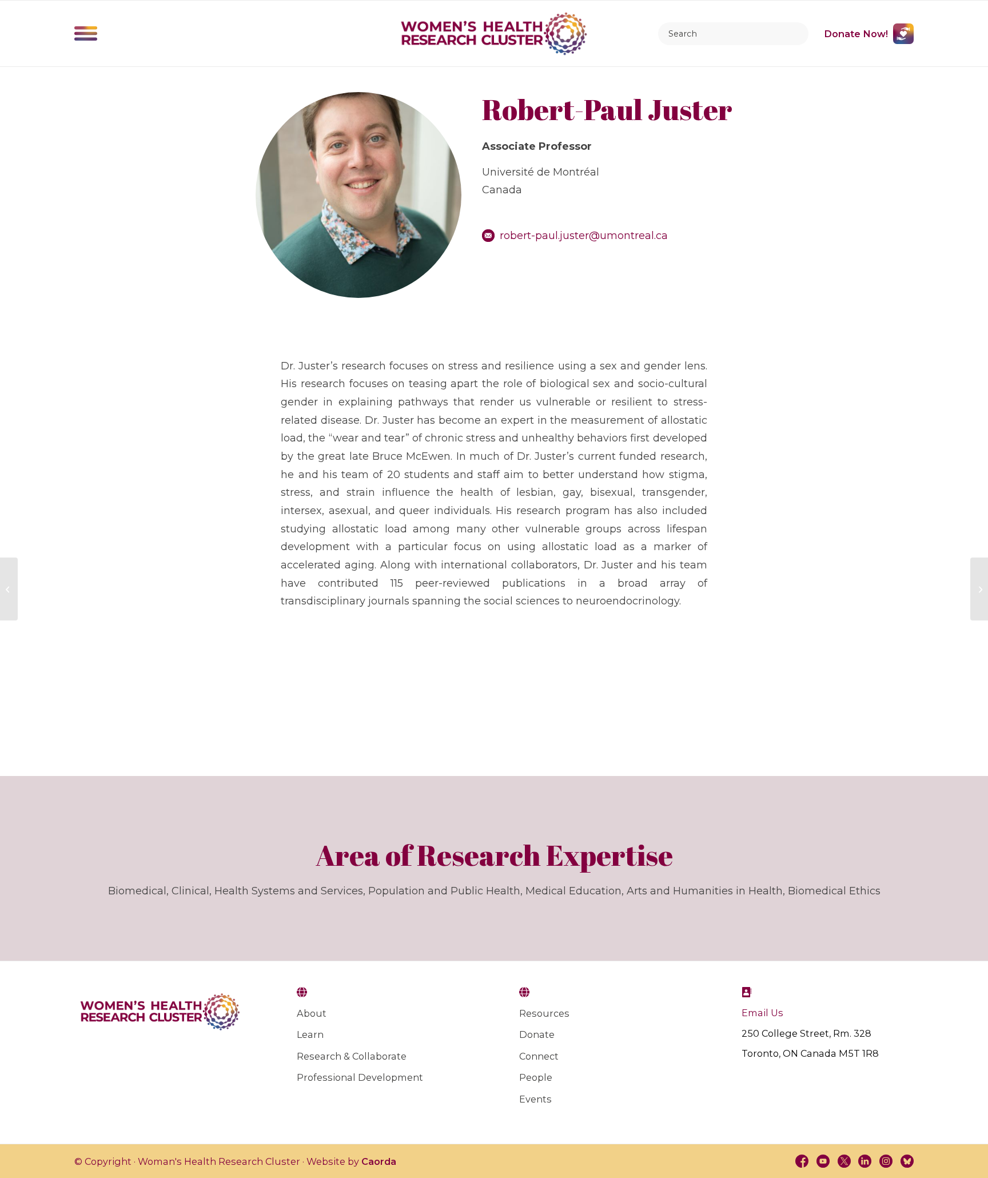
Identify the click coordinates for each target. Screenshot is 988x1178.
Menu (86, 34)
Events (535, 1099)
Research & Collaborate (352, 1056)
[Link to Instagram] (886, 1161)
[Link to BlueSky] (907, 1161)
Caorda (378, 1161)
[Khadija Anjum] (979, 589)
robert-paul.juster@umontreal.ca (584, 235)
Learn (310, 1034)
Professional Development (360, 1077)
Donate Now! (856, 33)
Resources (544, 1013)
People (535, 1077)
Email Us (762, 1012)
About (311, 1013)
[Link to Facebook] (801, 1161)
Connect (539, 1056)
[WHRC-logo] (493, 33)
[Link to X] (843, 1161)
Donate (537, 1034)
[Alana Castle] (9, 589)
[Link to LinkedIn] (864, 1161)
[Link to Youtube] (822, 1161)
